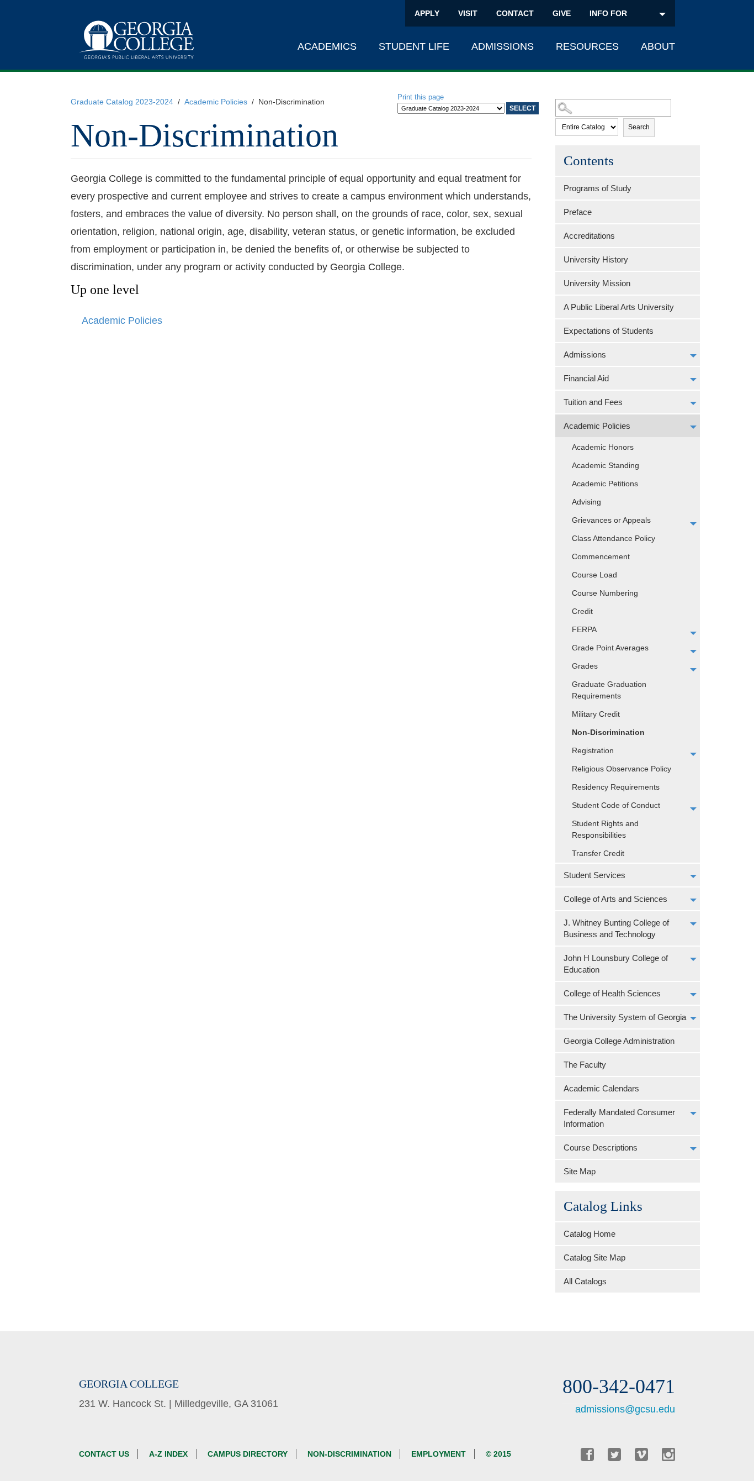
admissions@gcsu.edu (625, 1409)
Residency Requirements (616, 786)
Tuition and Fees (593, 402)
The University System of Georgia (625, 1017)
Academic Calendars (601, 1088)
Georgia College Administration (619, 1041)
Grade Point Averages (610, 647)
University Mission (597, 283)
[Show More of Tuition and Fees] (693, 403)
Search (639, 127)
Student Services (594, 875)
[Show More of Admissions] (693, 356)
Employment (438, 1454)
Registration (593, 750)
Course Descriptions (601, 1147)
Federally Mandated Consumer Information (619, 1117)
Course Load (594, 574)
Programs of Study (597, 188)
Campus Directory (248, 1454)
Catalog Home (589, 1233)
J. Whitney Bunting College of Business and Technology (616, 928)
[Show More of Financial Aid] (693, 379)
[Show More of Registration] (693, 754)
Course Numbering (605, 593)
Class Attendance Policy (613, 538)
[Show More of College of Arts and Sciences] (693, 900)
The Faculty (585, 1064)
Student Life (414, 46)
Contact (515, 13)
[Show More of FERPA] (693, 633)
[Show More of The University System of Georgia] (693, 1018)
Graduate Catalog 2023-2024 (122, 101)
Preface (578, 212)
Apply (427, 13)
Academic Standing (605, 465)
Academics (327, 46)
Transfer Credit (598, 853)
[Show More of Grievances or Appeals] (693, 524)
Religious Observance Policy (621, 768)
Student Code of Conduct (616, 805)
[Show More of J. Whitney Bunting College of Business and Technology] (693, 924)
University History (596, 259)
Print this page (420, 97)
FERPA (584, 629)
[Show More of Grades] (693, 669)
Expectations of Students (609, 330)
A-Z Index (168, 1454)
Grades (585, 665)
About (658, 46)
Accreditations (589, 235)
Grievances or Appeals (611, 520)
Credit (582, 611)
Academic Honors (603, 447)
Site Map (580, 1171)
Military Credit (596, 714)
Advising (586, 501)
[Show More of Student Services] (693, 876)
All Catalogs (585, 1281)
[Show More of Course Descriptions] (693, 1149)
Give (562, 13)
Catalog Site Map (594, 1257)
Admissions (502, 46)
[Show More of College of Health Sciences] (693, 994)
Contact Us (104, 1454)
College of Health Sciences (612, 993)
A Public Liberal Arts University (619, 307)
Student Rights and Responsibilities (605, 829)
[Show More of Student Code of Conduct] (693, 809)
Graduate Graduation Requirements (609, 690)
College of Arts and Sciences (615, 899)
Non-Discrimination (608, 732)
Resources (587, 46)
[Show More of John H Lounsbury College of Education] (693, 959)
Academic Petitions (605, 483)
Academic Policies (215, 101)
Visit (467, 13)
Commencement (601, 556)
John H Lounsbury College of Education (616, 963)
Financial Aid (586, 378)
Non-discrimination (349, 1454)
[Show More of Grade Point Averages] (693, 651)
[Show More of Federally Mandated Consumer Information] (693, 1113)
